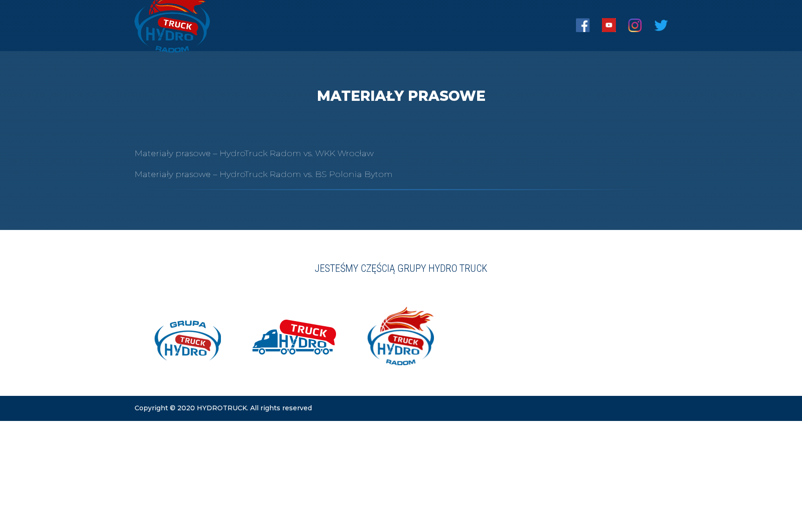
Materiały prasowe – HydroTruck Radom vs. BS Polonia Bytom (264, 174)
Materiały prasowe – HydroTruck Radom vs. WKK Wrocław (254, 153)
